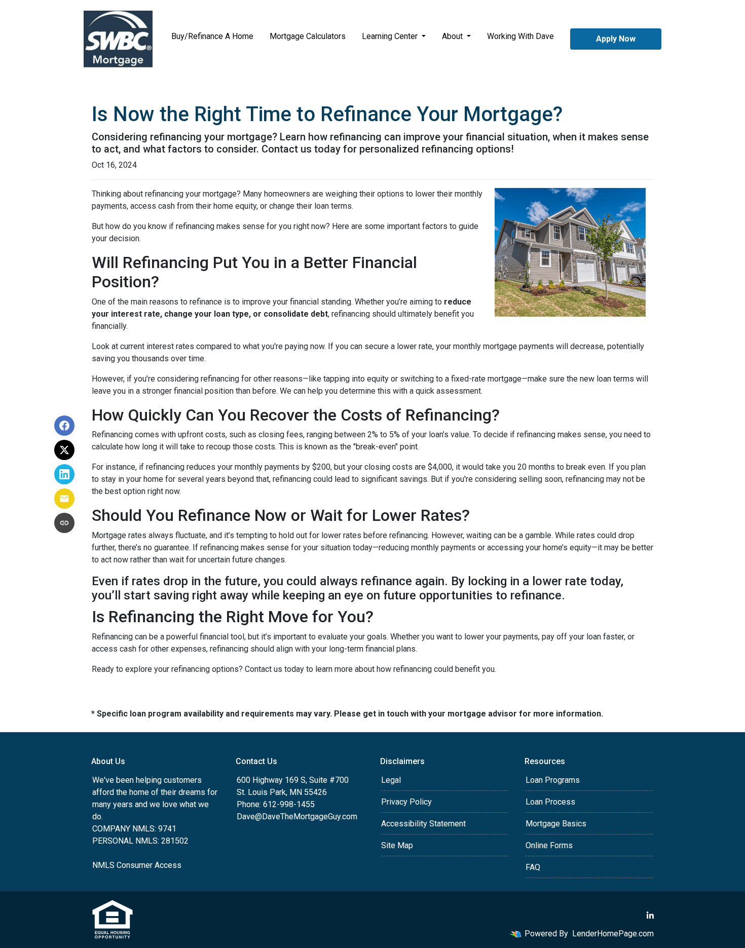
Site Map (397, 845)
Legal (391, 780)
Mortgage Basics (556, 823)
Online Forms (549, 845)
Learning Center (391, 36)
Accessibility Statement (423, 823)
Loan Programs (553, 780)
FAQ (533, 867)
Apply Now (616, 39)
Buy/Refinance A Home (212, 36)
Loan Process (550, 802)
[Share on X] (64, 450)
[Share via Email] (64, 498)
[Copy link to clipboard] (64, 523)
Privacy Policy (406, 802)
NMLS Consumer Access (136, 865)
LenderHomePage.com (613, 933)
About (453, 36)
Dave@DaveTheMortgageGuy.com (297, 816)
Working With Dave (520, 36)
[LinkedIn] (650, 916)
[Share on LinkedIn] (64, 474)
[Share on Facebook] (64, 425)
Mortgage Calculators (308, 36)
